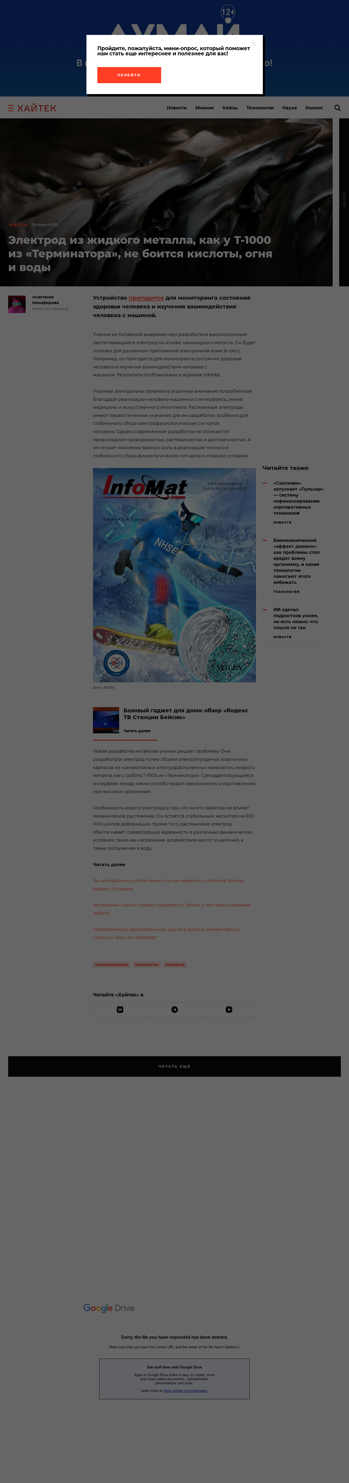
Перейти (129, 75)
